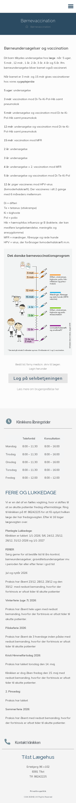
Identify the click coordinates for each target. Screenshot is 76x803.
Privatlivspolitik (38, 791)
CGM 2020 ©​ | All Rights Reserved (38, 797)
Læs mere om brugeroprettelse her (38, 389)
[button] (70, 6)
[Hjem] (27, 26)
